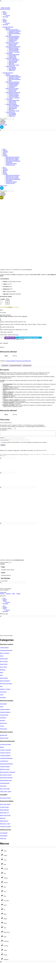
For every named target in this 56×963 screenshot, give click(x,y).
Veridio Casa (12, 70)
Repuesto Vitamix (13, 44)
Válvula (2, 726)
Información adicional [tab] (15, 365)
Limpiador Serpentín (4, 766)
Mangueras (2, 669)
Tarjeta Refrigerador (4, 783)
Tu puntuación (4, 428)
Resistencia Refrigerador (5, 780)
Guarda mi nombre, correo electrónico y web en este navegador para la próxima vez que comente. (24, 442)
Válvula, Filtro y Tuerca (5, 791)
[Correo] (0, 571)
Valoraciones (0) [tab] (27, 365)
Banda (1, 655)
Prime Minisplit (12, 69)
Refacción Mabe (4, 678)
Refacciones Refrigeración (7, 741)
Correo (3, 572)
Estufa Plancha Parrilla (14, 54)
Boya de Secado (4, 661)
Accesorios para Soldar (5, 744)
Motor (10, 34)
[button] (29, 338)
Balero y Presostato (4, 653)
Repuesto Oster (12, 45)
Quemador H (12, 41)
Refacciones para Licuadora (12, 42)
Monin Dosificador (4, 809)
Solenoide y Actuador (14, 32)
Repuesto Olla (3, 723)
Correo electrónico (4, 440)
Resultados (3, 121)
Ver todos (3, 123)
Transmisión (3, 697)
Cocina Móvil (9, 53)
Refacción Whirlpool (5, 680)
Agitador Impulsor (4, 647)
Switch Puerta (3, 691)
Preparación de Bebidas (11, 58)
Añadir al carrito (10, 337)
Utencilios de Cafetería (5, 826)
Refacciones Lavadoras (6, 644)
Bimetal (2, 747)
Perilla (1, 706)
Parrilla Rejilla (3, 703)
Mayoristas (5, 16)
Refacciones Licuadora (6, 732)
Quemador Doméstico (14, 37)
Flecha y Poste (3, 667)
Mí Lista (8, 15)
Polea (1, 675)
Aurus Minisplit (12, 67)
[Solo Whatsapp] (0, 576)
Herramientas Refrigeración (6, 763)
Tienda (4, 14)
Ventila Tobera (3, 728)
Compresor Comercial (5, 752)
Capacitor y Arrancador (14, 51)
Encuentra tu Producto (8, 27)
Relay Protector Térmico (5, 774)
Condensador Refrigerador (6, 758)
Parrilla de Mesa (12, 55)
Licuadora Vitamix (13, 61)
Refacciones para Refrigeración (13, 46)
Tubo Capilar (3, 786)
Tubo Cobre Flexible (13, 50)
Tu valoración (3, 429)
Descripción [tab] (5, 365)
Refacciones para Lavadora (12, 29)
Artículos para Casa (10, 66)
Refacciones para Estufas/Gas (12, 36)
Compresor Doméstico (14, 49)
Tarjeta (1, 694)
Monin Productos (13, 62)
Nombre (2, 437)
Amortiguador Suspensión (15, 30)
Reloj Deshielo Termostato (6, 777)
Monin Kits (11, 63)
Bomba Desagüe (4, 658)
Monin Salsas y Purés (5, 823)
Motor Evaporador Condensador (7, 772)
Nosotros (5, 12)
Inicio (4, 11)
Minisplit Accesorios (13, 48)
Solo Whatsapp (5, 578)
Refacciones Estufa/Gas (6, 700)
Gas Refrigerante (4, 761)
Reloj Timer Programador (14, 33)
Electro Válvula (3, 664)
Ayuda (16, 334)
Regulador (2, 720)
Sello (1, 686)
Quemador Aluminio (13, 38)
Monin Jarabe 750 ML (14, 65)
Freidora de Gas (12, 57)
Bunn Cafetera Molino (14, 59)
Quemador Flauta (13, 40)
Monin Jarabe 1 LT (4, 812)
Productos (5, 155)
